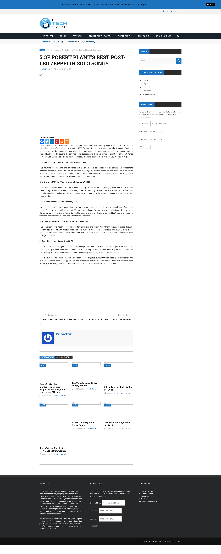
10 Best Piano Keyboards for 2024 (117, 424)
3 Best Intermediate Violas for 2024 (118, 388)
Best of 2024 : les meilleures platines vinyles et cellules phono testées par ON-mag (53, 388)
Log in (145, 83)
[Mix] (67, 141)
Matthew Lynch (46, 69)
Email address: (144, 123)
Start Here (48, 36)
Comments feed (149, 90)
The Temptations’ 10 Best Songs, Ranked (85, 384)
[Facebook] (42, 141)
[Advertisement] (86, 286)
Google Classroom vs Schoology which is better (78, 42)
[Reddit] (62, 141)
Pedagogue (143, 36)
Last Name (143, 139)
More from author (63, 357)
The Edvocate (124, 36)
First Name (143, 131)
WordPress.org (149, 94)
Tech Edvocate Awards (100, 36)
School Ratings (163, 36)
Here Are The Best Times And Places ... (111, 319)
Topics (63, 36)
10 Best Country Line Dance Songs (83, 424)
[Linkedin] (52, 141)
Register (146, 80)
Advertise (77, 36)
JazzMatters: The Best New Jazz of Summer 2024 (54, 449)
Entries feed (148, 87)
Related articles (47, 357)
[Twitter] (47, 141)
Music (42, 50)
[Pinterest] (57, 141)
